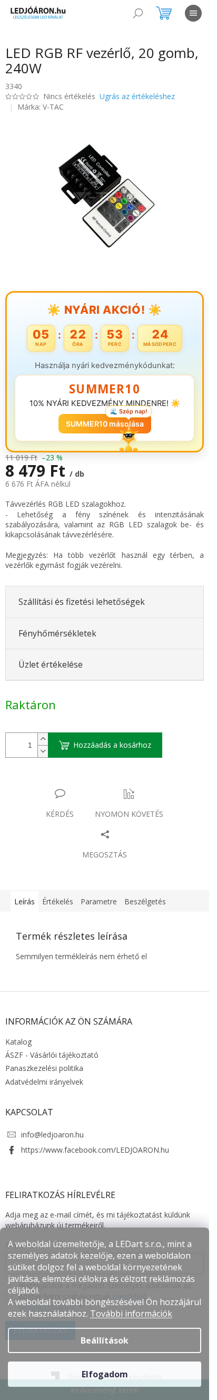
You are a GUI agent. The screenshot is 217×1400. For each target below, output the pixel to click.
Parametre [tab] (99, 901)
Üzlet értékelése (50, 664)
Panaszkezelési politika (44, 1068)
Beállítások (105, 1340)
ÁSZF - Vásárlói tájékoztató (51, 1055)
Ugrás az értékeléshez (137, 96)
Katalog (18, 1042)
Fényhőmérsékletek (57, 633)
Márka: (40, 107)
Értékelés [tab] (57, 901)
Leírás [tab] (24, 901)
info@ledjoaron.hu (52, 1134)
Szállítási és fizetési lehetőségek (81, 601)
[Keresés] (138, 13)
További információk (131, 1313)
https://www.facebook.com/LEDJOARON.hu (95, 1150)
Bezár (79, 783)
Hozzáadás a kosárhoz (112, 745)
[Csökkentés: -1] (42, 751)
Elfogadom (105, 1374)
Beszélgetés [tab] (145, 901)
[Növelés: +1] (42, 739)
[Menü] (193, 13)
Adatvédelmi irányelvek (44, 1082)
